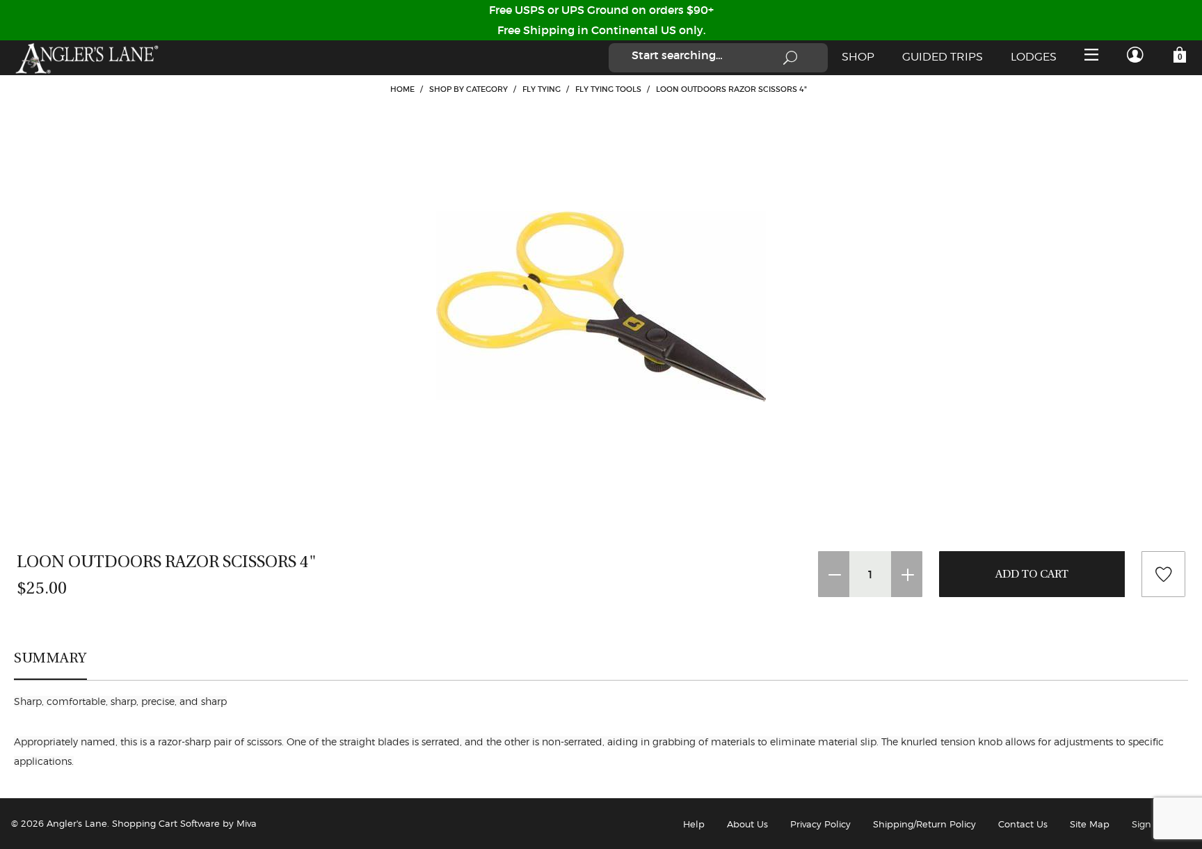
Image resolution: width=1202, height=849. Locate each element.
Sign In (1147, 824)
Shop (858, 56)
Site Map (1089, 824)
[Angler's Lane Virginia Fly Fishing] (86, 57)
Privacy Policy (820, 824)
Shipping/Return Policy (924, 824)
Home (402, 89)
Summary (50, 657)
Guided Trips (942, 56)
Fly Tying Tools (608, 89)
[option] (601, 306)
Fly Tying (541, 89)
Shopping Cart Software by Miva (184, 823)
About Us (747, 824)
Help (694, 824)
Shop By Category (468, 89)
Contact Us (1023, 824)
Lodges (1034, 56)
